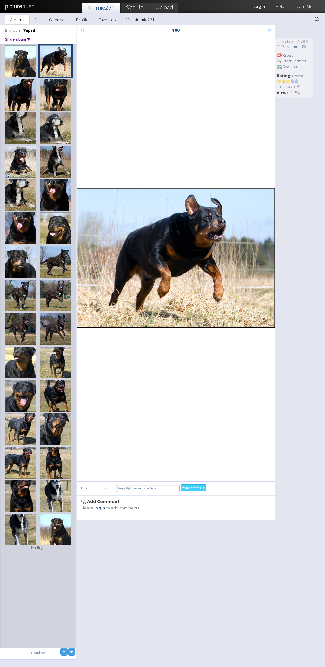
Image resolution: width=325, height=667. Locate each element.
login (99, 508)
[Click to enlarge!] (176, 258)
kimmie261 (299, 46)
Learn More (306, 6)
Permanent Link (94, 488)
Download (290, 66)
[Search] (317, 19)
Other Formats (294, 60)
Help (279, 6)
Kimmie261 (101, 7)
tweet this (193, 488)
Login (281, 86)
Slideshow (38, 652)
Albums (17, 20)
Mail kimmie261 (140, 20)
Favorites (107, 20)
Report (287, 55)
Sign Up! (135, 7)
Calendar (57, 20)
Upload (164, 7)
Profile (82, 20)
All (36, 20)
